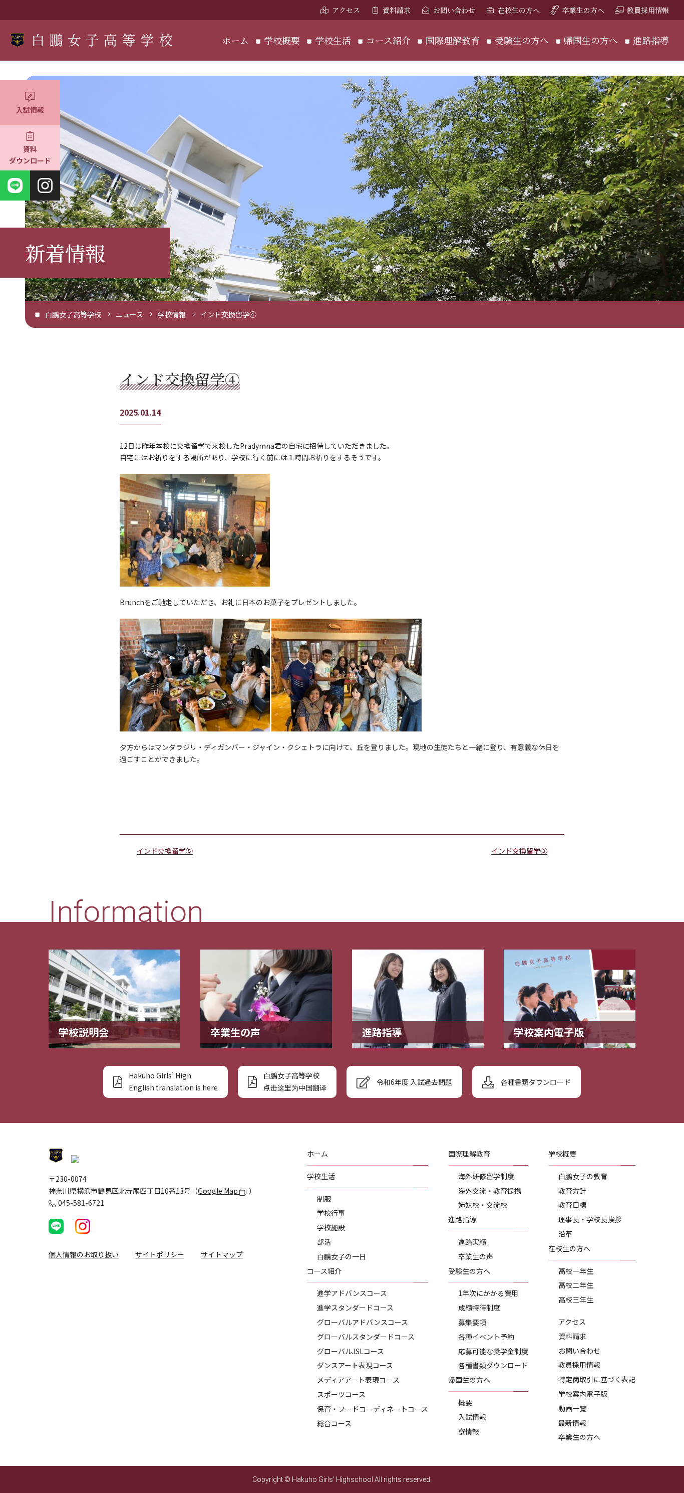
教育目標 (572, 1205)
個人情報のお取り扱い (84, 1254)
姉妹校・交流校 (482, 1205)
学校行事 (331, 1213)
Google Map (218, 1191)
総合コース (334, 1423)
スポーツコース (341, 1394)
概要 (465, 1402)
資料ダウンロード (30, 155)
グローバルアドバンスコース (362, 1322)
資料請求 (397, 10)
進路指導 (651, 40)
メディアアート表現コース (358, 1380)
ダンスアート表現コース (355, 1365)
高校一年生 (575, 1271)
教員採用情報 (648, 10)
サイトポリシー (159, 1254)
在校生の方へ (519, 10)
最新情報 (572, 1423)
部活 (324, 1242)
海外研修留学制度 (486, 1176)
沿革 (565, 1234)
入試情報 (30, 110)
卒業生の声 (475, 1256)
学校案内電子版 (582, 1394)
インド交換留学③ (519, 851)
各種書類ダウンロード (493, 1365)
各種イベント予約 (486, 1337)
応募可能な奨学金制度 (493, 1351)
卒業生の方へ (583, 10)
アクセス (346, 10)
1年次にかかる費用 (488, 1293)
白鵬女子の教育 (582, 1176)
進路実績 (472, 1242)
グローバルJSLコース (350, 1351)
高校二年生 (575, 1285)
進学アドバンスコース (352, 1293)
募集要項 (472, 1322)
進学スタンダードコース (355, 1307)
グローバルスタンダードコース (366, 1337)
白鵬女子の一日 (341, 1256)
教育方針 (572, 1191)
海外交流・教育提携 (489, 1191)
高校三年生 (575, 1299)
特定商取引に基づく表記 (596, 1379)
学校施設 (331, 1227)
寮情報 (468, 1431)
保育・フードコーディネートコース (372, 1409)
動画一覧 (572, 1408)
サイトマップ (222, 1254)
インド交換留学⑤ (165, 851)
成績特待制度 (479, 1307)
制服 (324, 1199)
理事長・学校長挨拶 (589, 1219)
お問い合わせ (454, 10)
